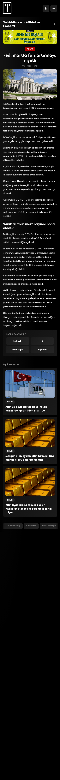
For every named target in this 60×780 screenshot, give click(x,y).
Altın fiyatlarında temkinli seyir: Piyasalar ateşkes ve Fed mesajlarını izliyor (28, 508)
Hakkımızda (31, 526)
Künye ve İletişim (49, 526)
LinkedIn (17, 341)
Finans (30, 49)
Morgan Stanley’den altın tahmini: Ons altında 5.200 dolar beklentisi (29, 457)
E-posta (42, 349)
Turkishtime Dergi (12, 526)
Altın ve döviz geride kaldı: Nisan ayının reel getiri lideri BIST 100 (26, 408)
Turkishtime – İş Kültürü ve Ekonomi (21, 24)
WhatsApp (17, 349)
